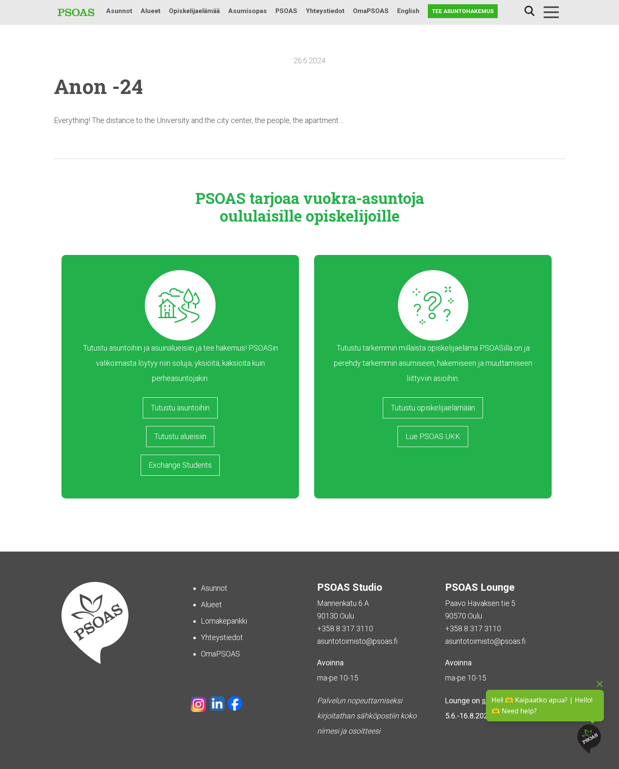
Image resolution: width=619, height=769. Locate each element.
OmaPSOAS (371, 11)
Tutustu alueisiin (180, 436)
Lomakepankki (224, 620)
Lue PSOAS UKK (433, 436)
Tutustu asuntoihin (180, 407)
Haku (529, 11)
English (408, 11)
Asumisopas (247, 11)
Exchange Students (180, 465)
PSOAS (286, 11)
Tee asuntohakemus (463, 11)
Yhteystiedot (325, 11)
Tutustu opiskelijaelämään (433, 407)
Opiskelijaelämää (194, 11)
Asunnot (119, 11)
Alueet (150, 11)
